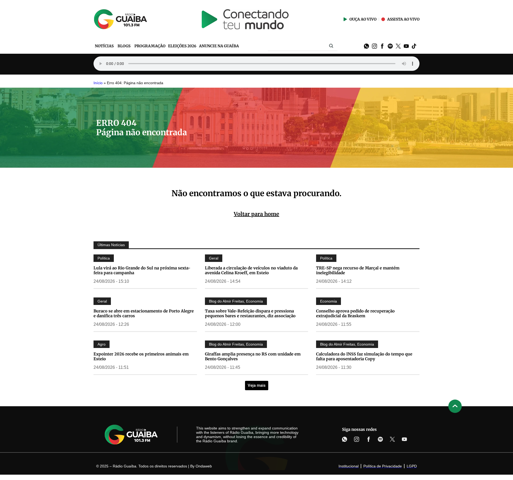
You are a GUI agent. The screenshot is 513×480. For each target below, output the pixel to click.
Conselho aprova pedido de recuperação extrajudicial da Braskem (355, 313)
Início (98, 83)
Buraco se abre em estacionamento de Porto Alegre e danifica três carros (144, 313)
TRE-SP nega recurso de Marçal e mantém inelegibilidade (357, 270)
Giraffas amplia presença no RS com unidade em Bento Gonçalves (253, 356)
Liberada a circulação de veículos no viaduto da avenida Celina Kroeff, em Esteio (251, 270)
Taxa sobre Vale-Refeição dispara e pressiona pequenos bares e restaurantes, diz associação (250, 313)
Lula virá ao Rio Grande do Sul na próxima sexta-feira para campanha (142, 270)
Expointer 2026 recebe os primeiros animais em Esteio (141, 356)
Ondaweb (204, 466)
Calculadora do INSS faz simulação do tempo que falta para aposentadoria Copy (364, 356)
